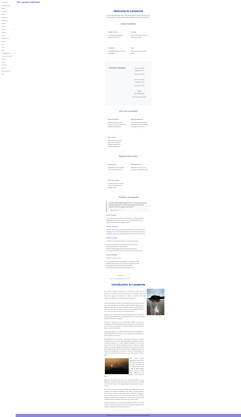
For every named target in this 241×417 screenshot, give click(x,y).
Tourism (4, 26)
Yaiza (3, 50)
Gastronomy (5, 17)
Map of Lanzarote (6, 71)
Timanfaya (4, 65)
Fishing (3, 8)
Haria (3, 35)
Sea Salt (3, 23)
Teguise (4, 41)
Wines (3, 14)
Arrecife (4, 32)
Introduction (5, 2)
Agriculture (4, 20)
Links (3, 74)
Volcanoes (4, 11)
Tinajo (3, 47)
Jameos (3, 62)
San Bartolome (5, 38)
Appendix (4, 68)
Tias (3, 44)
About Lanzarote (6, 5)
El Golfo (3, 59)
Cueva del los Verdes (7, 56)
